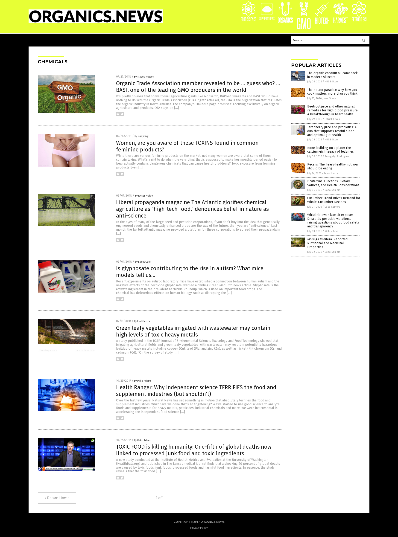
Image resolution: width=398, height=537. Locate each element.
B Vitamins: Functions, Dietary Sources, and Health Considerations (333, 183)
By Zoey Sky (141, 136)
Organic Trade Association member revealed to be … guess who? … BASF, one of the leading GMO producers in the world (198, 86)
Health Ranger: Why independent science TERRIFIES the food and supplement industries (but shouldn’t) (196, 390)
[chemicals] (96, 22)
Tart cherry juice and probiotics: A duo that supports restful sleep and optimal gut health (332, 131)
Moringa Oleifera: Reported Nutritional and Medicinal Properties (327, 243)
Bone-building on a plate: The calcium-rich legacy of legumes (330, 150)
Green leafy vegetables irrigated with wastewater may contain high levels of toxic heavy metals (193, 331)
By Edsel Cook (143, 261)
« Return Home (57, 498)
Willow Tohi (331, 231)
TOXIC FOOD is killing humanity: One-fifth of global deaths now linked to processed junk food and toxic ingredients (193, 450)
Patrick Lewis (332, 119)
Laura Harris (331, 173)
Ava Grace (330, 98)
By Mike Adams (142, 380)
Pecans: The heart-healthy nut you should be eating (332, 166)
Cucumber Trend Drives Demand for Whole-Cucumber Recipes (333, 200)
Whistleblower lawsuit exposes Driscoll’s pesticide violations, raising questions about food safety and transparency (333, 220)
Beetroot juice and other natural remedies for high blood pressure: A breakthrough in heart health (332, 110)
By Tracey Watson (144, 76)
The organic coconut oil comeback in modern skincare (332, 75)
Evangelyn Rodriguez (337, 156)
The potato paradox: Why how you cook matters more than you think (332, 92)
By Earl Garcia (142, 321)
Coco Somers (332, 190)
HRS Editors (331, 81)
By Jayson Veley (144, 195)
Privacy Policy (199, 527)
